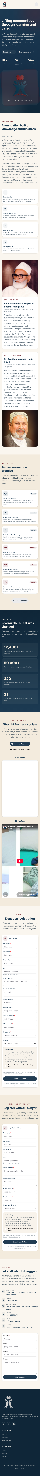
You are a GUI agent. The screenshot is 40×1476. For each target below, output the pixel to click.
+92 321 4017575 (13, 1301)
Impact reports (6, 1440)
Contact (4, 1456)
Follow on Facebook (21, 744)
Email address (7, 1007)
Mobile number (8, 999)
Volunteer (4, 1453)
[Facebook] (3, 1424)
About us (4, 1434)
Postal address (8, 978)
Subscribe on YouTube (21, 749)
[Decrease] (5, 1043)
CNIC (5, 968)
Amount (5, 1040)
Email (5, 1343)
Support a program (20, 600)
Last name (6, 952)
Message (6, 1359)
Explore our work (25, 52)
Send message (20, 1377)
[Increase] (35, 1043)
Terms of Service (13, 1073)
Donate (4, 1450)
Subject (5, 1351)
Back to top (19, 1469)
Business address (9, 989)
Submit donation (20, 1079)
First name (6, 943)
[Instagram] (8, 1424)
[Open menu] (36, 4)
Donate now (7, 52)
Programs (5, 1437)
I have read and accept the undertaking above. (20, 1066)
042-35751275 (12, 1315)
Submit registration (20, 1242)
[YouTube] (14, 1424)
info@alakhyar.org (13, 1321)
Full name (6, 1335)
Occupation (7, 960)
